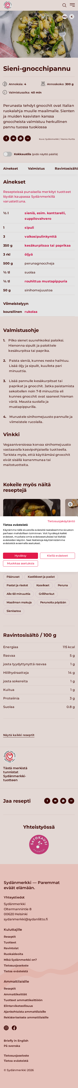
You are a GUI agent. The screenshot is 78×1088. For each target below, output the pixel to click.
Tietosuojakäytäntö (61, 521)
